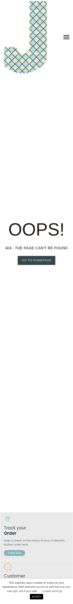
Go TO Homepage (36, 260)
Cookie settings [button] (52, 591)
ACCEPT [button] (36, 596)
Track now (14, 553)
